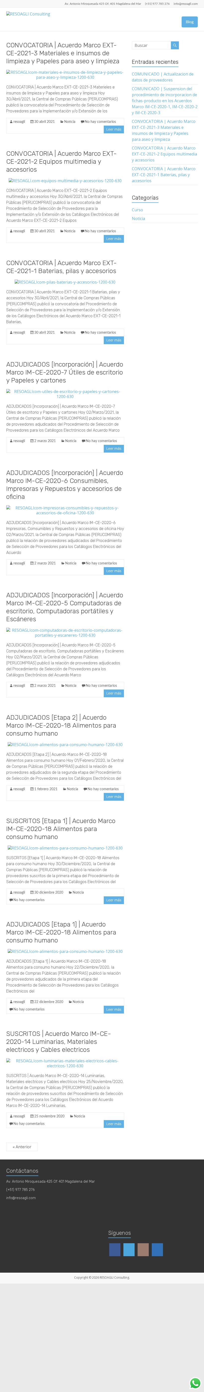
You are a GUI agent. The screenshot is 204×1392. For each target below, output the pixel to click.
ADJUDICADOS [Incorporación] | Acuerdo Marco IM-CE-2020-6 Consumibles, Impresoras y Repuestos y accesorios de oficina (64, 485)
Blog (190, 22)
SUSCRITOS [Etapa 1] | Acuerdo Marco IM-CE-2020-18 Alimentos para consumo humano (60, 829)
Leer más (113, 129)
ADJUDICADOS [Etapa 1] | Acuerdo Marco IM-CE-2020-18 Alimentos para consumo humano (61, 932)
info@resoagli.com (186, 3)
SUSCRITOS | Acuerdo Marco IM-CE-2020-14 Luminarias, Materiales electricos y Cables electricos (58, 1042)
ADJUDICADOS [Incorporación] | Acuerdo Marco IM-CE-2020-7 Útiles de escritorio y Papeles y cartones (64, 372)
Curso (137, 210)
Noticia (69, 122)
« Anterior (22, 1147)
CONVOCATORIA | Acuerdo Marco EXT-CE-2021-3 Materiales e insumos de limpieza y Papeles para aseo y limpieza (62, 53)
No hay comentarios (100, 122)
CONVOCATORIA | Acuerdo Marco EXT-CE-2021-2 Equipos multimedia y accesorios (61, 161)
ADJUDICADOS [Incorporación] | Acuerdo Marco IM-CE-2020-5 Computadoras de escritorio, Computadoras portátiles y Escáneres (64, 607)
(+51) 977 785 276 (157, 3)
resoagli (19, 122)
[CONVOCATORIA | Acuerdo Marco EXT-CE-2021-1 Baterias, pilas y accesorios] (65, 282)
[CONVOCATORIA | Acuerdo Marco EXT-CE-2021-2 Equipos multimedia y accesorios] (65, 180)
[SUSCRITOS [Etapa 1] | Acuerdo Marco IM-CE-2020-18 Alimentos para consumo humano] (65, 848)
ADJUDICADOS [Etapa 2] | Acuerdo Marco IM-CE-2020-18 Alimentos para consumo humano (61, 725)
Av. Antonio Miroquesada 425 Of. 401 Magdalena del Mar (103, 3)
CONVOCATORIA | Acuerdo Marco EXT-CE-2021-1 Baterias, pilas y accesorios (61, 267)
